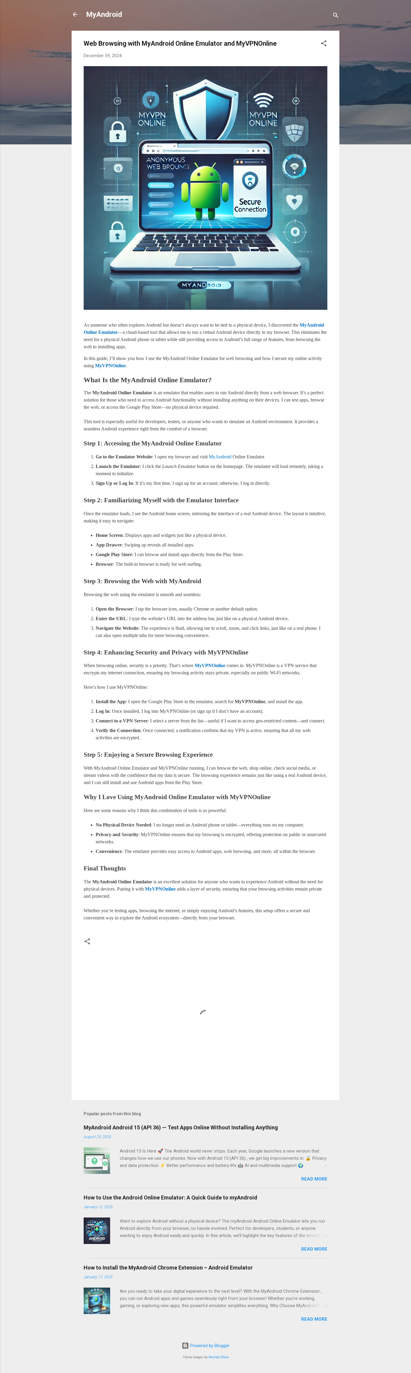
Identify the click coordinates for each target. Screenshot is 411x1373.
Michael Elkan (219, 1357)
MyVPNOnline (110, 365)
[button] (323, 44)
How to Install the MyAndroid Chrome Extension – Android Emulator (168, 1267)
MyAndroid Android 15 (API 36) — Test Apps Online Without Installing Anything (181, 1127)
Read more (314, 1179)
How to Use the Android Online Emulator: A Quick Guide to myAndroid (170, 1197)
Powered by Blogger (209, 1345)
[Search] (335, 16)
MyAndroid (104, 14)
